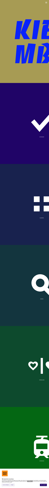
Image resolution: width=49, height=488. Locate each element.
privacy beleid (30, 481)
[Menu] (46, 2)
